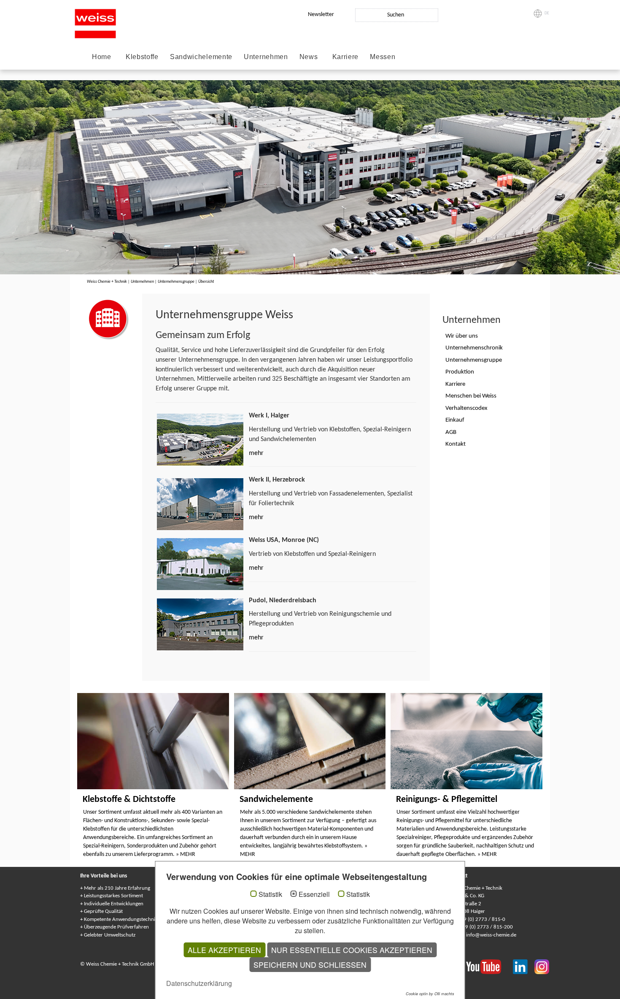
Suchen (395, 15)
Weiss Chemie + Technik (107, 281)
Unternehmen (266, 56)
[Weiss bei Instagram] (541, 966)
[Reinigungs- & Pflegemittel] (466, 741)
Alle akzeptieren (224, 950)
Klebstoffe (142, 56)
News (308, 56)
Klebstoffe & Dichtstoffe (129, 799)
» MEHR (185, 854)
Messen (382, 56)
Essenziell (314, 894)
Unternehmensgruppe (176, 281)
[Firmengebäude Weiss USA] (200, 564)
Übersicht (206, 281)
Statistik (270, 894)
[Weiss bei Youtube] (489, 966)
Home (101, 56)
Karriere (345, 56)
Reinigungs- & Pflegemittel (446, 799)
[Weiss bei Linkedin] (523, 966)
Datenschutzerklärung (199, 983)
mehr (256, 453)
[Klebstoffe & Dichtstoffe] (153, 741)
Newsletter (321, 14)
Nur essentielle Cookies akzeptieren (351, 950)
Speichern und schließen (310, 964)
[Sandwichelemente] (310, 741)
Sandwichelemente (201, 56)
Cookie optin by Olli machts (430, 993)
